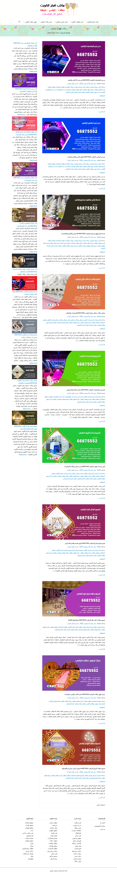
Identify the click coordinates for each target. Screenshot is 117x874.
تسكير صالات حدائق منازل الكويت (57, 320)
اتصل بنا (102, 823)
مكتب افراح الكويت (92, 22)
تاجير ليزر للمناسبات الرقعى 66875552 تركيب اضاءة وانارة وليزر (86, 390)
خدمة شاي (63, 243)
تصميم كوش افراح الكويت (63, 550)
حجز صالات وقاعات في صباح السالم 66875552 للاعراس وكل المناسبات (26, 133)
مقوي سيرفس (76, 838)
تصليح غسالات (29, 823)
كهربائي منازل (77, 841)
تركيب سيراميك (76, 851)
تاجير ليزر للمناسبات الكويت (56, 396)
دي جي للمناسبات (61, 89)
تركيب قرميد (29, 851)
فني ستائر (54, 854)
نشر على (87, 83)
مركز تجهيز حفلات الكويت (93, 92)
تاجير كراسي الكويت (61, 22)
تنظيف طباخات (52, 843)
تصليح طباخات (53, 846)
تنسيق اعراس (96, 775)
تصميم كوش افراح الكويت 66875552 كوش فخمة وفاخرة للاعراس (25, 427)
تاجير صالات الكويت (46, 22)
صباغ (31, 846)
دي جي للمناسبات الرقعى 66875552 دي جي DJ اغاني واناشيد (86, 80)
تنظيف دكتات (53, 841)
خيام (32, 856)
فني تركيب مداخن (28, 833)
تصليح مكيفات (29, 841)
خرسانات (54, 825)
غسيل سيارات (29, 838)
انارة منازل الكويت (88, 320)
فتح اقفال (78, 833)
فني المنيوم (30, 835)
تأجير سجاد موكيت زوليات (93, 87)
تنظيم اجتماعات (60, 87)
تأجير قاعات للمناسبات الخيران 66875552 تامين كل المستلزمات (27, 224)
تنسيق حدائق (53, 856)
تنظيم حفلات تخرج (93, 322)
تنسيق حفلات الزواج (86, 775)
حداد (32, 830)
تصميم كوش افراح (77, 550)
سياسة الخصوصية (100, 826)
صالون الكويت (53, 830)
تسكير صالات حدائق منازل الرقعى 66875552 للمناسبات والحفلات (85, 313)
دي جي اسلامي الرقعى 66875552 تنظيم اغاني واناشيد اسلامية (86, 157)
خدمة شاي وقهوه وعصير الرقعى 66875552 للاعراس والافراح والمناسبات (83, 233)
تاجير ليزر (80, 396)
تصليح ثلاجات (29, 825)
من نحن (102, 829)
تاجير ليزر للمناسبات (71, 396)
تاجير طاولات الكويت (77, 22)
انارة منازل (97, 320)
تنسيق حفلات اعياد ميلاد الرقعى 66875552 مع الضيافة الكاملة (86, 620)
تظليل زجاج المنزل (27, 848)
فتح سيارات (77, 848)
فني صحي (78, 835)
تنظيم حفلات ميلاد (85, 89)
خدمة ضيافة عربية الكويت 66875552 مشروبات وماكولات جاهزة (25, 336)
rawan (99, 83)
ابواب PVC (78, 861)
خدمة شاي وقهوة (55, 243)
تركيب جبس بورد (52, 851)
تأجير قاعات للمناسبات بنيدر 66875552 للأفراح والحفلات (25, 44)
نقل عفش (78, 846)
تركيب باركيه (77, 854)
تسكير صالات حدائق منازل (75, 320)
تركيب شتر (78, 856)
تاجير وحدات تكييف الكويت (63, 473)
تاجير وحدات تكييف (77, 473)
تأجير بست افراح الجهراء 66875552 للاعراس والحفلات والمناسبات (26, 90)
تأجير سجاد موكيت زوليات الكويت (75, 87)
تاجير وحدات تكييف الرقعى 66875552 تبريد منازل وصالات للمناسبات (84, 466)
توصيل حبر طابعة (28, 854)
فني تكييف (54, 833)
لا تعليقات (102, 95)
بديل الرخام (53, 859)
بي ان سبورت (77, 825)
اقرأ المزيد (102, 112)
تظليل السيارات (52, 848)
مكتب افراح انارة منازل (70, 478)
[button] (86, 22)
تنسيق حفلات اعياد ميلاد (94, 627)
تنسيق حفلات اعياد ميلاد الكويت (77, 627)
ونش (31, 843)
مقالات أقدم (100, 805)
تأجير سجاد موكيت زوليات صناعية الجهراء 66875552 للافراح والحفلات (25, 270)
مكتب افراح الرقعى (71, 92)
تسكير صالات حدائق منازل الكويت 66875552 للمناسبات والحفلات (27, 382)
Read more (33, 71)
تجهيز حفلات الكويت (31, 22)
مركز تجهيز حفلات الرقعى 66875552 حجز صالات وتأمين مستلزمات (84, 694)
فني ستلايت (77, 823)
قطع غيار (30, 859)
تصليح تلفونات (29, 828)
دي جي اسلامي (62, 166)
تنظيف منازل (53, 823)
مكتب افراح (70, 83)
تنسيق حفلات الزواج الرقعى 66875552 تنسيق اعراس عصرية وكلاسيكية (83, 768)
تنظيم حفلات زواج (96, 89)
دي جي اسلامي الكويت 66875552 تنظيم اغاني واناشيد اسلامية (24, 293)
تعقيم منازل (53, 835)
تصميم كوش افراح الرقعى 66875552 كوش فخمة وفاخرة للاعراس (85, 543)
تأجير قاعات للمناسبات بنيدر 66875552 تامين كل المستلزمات (25, 179)
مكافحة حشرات (76, 830)
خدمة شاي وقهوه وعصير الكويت (87, 246)
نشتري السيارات (52, 838)
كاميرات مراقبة (76, 843)
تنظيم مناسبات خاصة (73, 89)
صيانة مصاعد (77, 859)
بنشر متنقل (77, 828)
